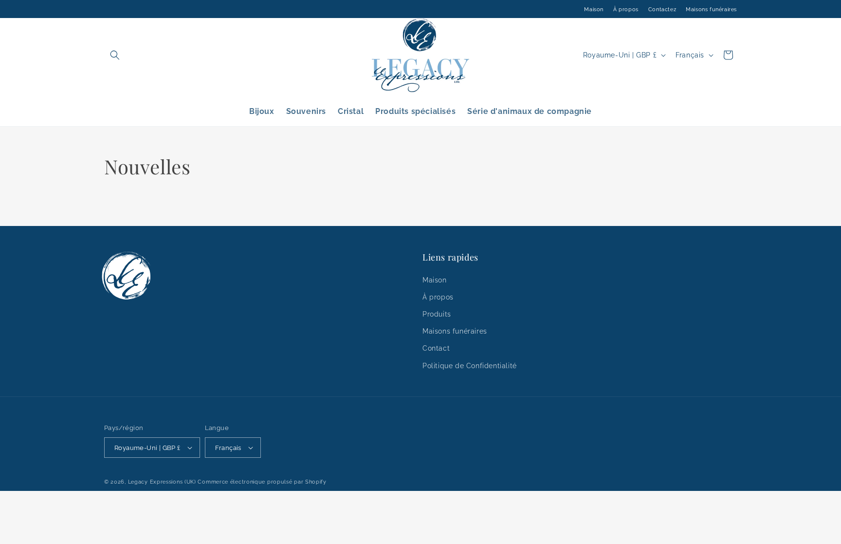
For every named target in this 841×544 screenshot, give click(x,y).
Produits (436, 314)
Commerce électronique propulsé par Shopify (262, 482)
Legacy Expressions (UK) (162, 482)
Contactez (662, 9)
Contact (436, 348)
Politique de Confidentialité (469, 366)
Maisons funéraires (711, 9)
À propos (626, 9)
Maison (593, 9)
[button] (115, 55)
